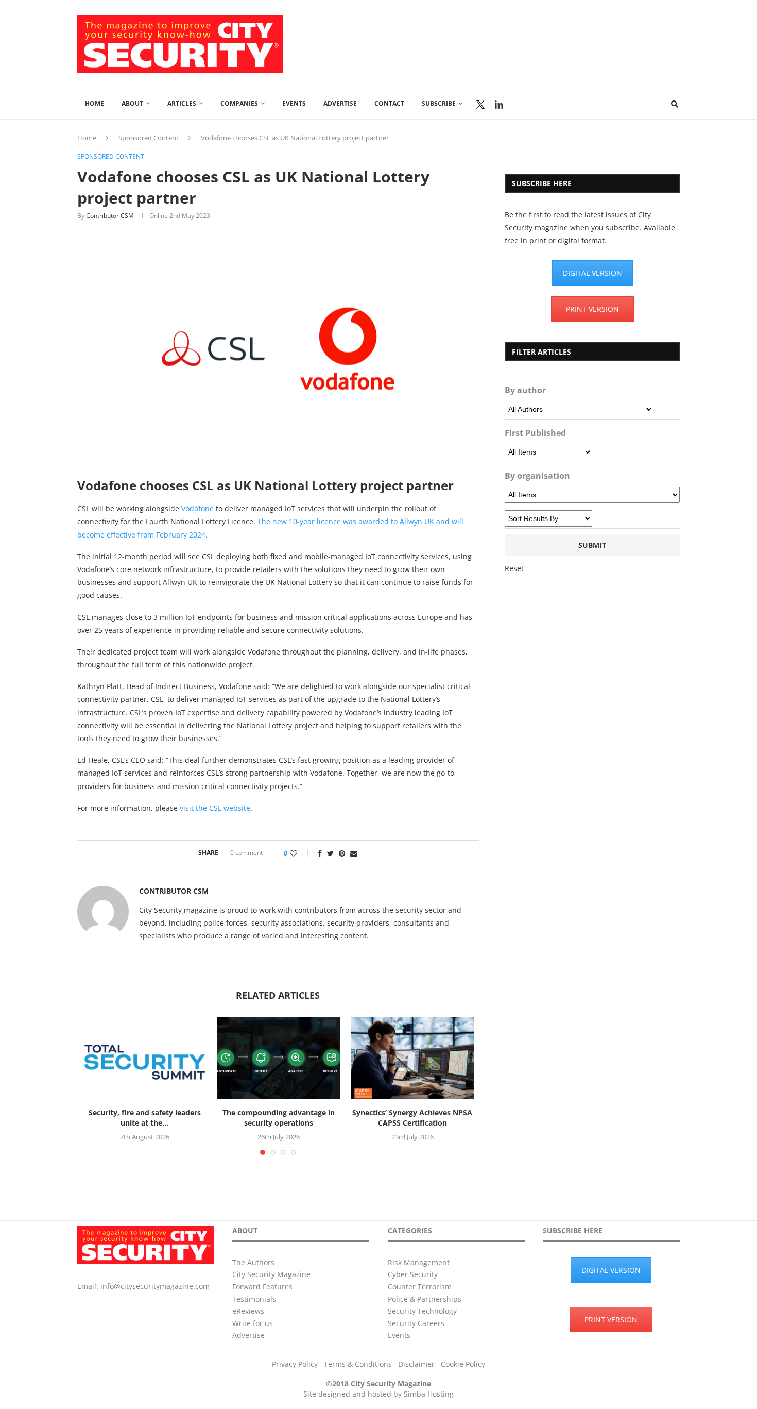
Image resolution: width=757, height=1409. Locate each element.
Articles (181, 103)
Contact (389, 103)
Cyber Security (413, 1274)
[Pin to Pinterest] (342, 853)
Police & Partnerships (424, 1299)
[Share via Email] (353, 853)
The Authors (253, 1262)
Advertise (340, 103)
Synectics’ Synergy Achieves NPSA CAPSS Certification (412, 1118)
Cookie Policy (463, 1364)
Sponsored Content (148, 137)
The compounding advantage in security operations (278, 1118)
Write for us (252, 1323)
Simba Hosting (429, 1394)
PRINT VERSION (592, 309)
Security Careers (416, 1323)
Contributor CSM (110, 215)
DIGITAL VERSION (592, 273)
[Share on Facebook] (320, 853)
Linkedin (499, 104)
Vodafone (197, 508)
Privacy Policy (295, 1364)
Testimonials (254, 1299)
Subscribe (439, 103)
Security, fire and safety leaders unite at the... (145, 1118)
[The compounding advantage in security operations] (278, 1058)
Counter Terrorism (420, 1286)
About (132, 103)
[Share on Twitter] (330, 853)
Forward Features (262, 1286)
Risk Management (419, 1262)
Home (94, 103)
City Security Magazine (271, 1274)
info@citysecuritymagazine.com (155, 1286)
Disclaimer (416, 1364)
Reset (514, 568)
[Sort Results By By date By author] (548, 518)
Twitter (480, 104)
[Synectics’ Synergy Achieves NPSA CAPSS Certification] (412, 1058)
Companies (239, 103)
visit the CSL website (215, 808)
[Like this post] (300, 853)
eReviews (248, 1311)
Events (294, 103)
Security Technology (422, 1311)
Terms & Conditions (358, 1364)
